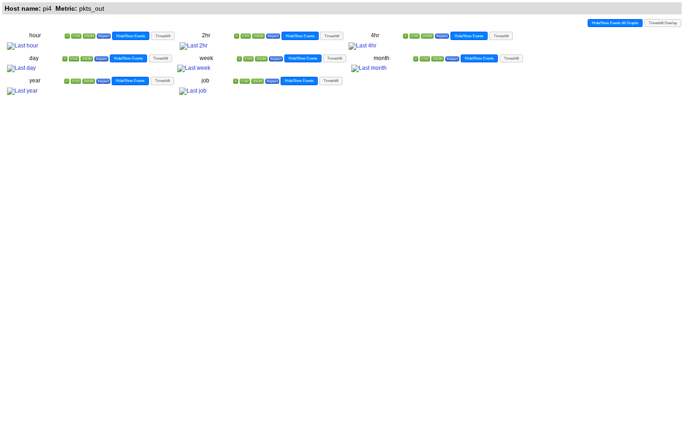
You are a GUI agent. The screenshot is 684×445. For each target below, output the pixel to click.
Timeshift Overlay (663, 23)
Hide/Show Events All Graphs (615, 23)
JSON (89, 36)
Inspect (103, 36)
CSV (76, 36)
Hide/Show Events (130, 36)
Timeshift (162, 36)
